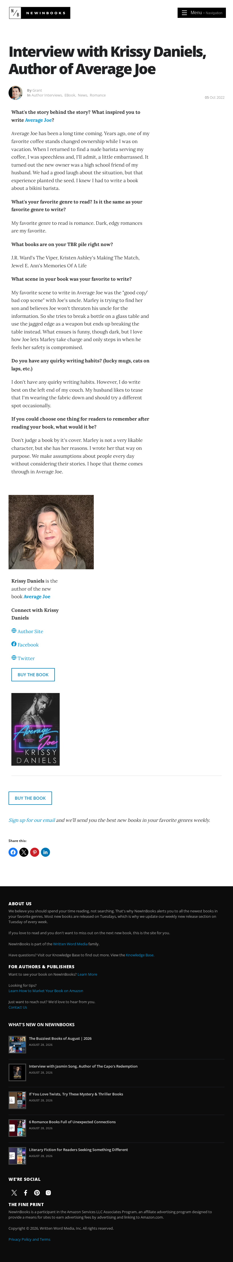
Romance (98, 95)
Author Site (30, 631)
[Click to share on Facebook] (13, 852)
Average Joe (38, 120)
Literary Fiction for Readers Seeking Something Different (78, 1149)
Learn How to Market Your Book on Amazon (46, 990)
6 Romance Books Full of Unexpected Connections (72, 1121)
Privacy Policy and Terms (29, 1239)
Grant (37, 90)
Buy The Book (33, 674)
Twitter (26, 658)
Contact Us (18, 1007)
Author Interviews (47, 95)
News (82, 95)
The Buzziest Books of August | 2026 (60, 1038)
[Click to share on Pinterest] (34, 852)
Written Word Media (70, 943)
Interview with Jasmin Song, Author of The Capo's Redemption (83, 1066)
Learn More (87, 974)
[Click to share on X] (23, 852)
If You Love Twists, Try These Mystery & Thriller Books (76, 1094)
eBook (70, 95)
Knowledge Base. (140, 954)
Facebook (28, 645)
